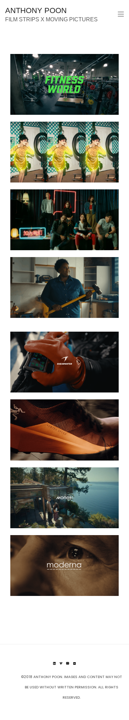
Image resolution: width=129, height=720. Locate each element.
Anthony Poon (36, 10)
